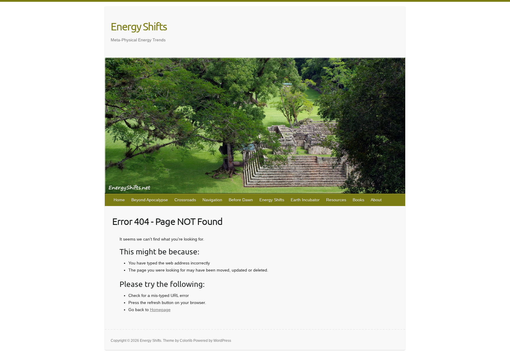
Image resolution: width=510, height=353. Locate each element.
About (376, 199)
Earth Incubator (305, 199)
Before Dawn (241, 199)
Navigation (212, 199)
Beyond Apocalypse (149, 199)
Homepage (160, 309)
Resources (336, 199)
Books (358, 199)
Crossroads (185, 199)
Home (119, 199)
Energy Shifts (139, 26)
